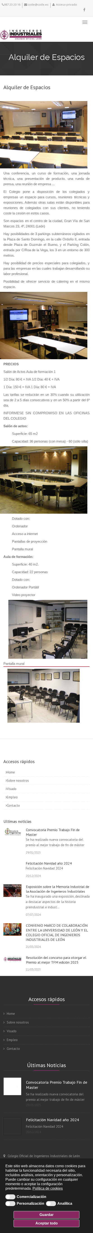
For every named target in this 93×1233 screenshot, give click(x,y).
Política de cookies (48, 1188)
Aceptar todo (46, 1223)
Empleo (12, 797)
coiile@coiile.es (38, 4)
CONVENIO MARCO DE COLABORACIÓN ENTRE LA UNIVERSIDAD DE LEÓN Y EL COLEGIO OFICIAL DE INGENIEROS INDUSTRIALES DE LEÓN (57, 932)
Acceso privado (66, 4)
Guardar (46, 1215)
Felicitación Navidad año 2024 (49, 863)
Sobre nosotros (18, 780)
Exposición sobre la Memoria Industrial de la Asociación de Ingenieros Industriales (57, 889)
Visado (11, 789)
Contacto (13, 805)
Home (11, 772)
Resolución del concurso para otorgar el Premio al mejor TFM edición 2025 (56, 959)
